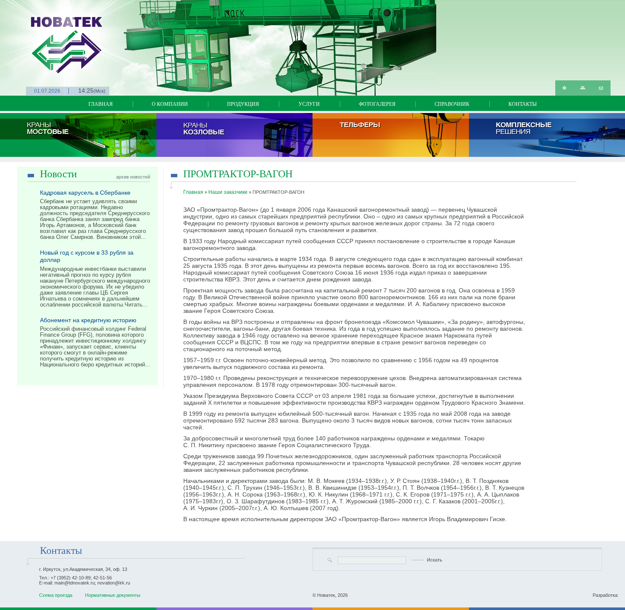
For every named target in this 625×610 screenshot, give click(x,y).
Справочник (452, 104)
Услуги (309, 104)
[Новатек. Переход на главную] (36, 37)
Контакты (523, 104)
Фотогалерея (377, 104)
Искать (434, 559)
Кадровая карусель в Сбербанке (85, 192)
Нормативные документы (112, 595)
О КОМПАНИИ (170, 104)
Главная (100, 104)
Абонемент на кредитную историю (88, 320)
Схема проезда (55, 595)
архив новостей (133, 176)
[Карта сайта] (583, 88)
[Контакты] (601, 88)
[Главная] (564, 88)
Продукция (243, 104)
